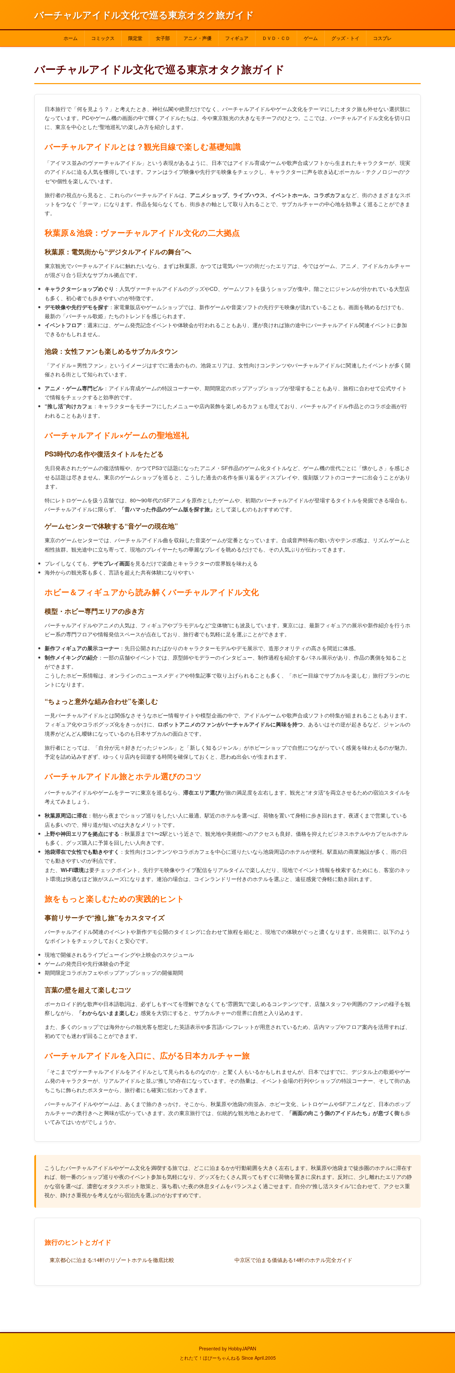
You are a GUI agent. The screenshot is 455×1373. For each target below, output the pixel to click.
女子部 (163, 38)
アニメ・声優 (198, 38)
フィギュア (236, 38)
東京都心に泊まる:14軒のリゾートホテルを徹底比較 (112, 1260)
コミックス (103, 38)
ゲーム (311, 38)
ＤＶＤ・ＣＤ (276, 38)
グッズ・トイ (345, 38)
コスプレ (382, 38)
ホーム (71, 38)
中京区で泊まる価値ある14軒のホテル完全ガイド (293, 1260)
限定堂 (135, 38)
